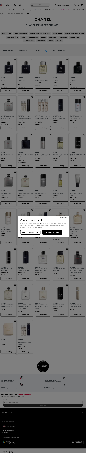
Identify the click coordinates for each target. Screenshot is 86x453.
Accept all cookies (52, 232)
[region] (43, 226)
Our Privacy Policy (36, 227)
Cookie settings (64, 217)
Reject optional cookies (30, 232)
